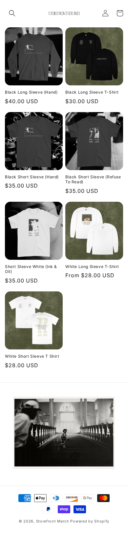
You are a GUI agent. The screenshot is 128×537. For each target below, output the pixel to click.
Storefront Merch (52, 521)
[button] (12, 13)
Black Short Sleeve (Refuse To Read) (93, 179)
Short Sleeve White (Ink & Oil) (31, 269)
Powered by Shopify (89, 521)
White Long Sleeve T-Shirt (92, 266)
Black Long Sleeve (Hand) (31, 92)
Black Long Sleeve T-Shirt (92, 92)
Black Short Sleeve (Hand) (32, 176)
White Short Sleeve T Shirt (32, 356)
